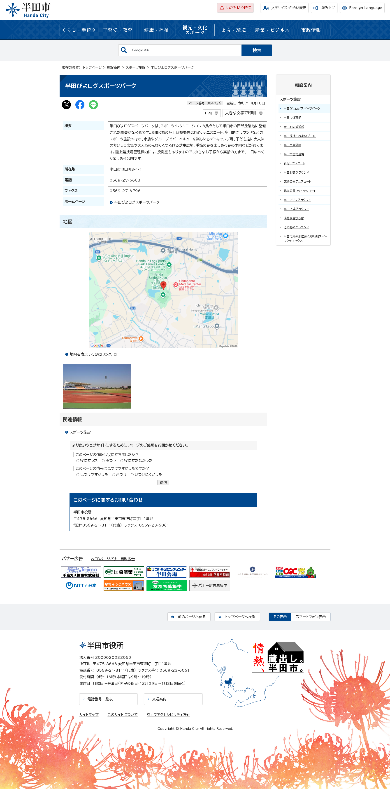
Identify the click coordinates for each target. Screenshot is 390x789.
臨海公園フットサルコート (300, 190)
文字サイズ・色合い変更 (288, 7)
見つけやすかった (94, 474)
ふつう (111, 460)
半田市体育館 (292, 117)
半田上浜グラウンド (296, 209)
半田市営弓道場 (294, 154)
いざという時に (238, 7)
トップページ (92, 67)
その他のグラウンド (296, 227)
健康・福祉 (156, 29)
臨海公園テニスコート (297, 181)
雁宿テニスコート (294, 163)
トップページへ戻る (240, 617)
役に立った (89, 460)
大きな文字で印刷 (240, 113)
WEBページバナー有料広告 (113, 559)
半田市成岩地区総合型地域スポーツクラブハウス (305, 238)
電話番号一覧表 (100, 699)
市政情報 (311, 29)
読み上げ (328, 7)
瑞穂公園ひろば (294, 218)
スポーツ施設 (136, 67)
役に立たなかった (138, 460)
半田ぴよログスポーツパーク (136, 202)
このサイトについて (123, 714)
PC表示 (280, 617)
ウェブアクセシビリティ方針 (168, 714)
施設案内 (114, 67)
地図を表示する (91, 354)
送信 (163, 482)
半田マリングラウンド (297, 199)
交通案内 (159, 699)
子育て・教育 (117, 29)
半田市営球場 (292, 145)
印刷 (208, 113)
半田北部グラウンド (296, 172)
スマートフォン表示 (311, 617)
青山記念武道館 (294, 126)
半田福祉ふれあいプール (300, 136)
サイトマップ (89, 714)
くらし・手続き (79, 29)
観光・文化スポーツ (195, 30)
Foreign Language (365, 7)
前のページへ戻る (192, 617)
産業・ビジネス (272, 29)
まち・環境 (233, 29)
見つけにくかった (148, 474)
